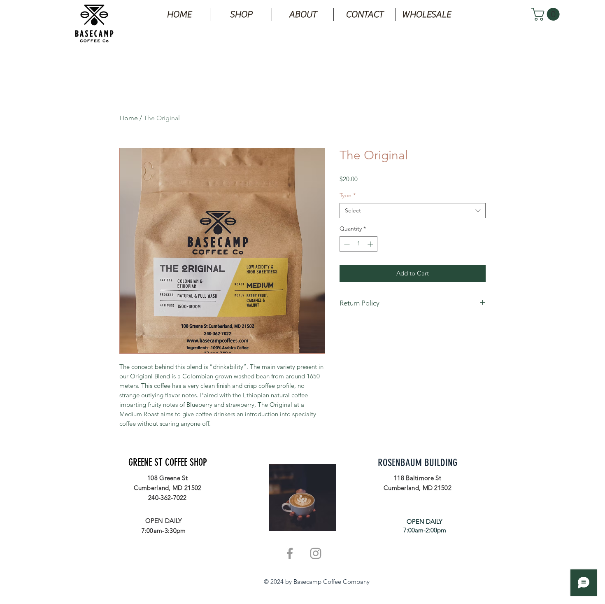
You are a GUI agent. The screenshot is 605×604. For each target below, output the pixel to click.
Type (348, 195)
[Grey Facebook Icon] (289, 553)
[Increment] (371, 244)
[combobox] (413, 211)
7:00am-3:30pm (164, 530)
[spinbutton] (358, 244)
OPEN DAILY (163, 521)
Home (128, 118)
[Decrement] (346, 244)
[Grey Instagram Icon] (315, 553)
